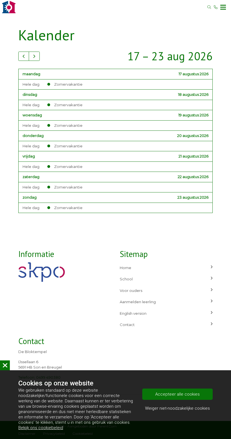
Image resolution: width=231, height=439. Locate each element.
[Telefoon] (215, 7)
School (126, 279)
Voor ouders (131, 290)
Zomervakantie (68, 84)
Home (125, 267)
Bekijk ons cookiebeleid (40, 427)
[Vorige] (23, 56)
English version (133, 313)
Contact (127, 324)
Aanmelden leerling (138, 302)
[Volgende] (34, 56)
